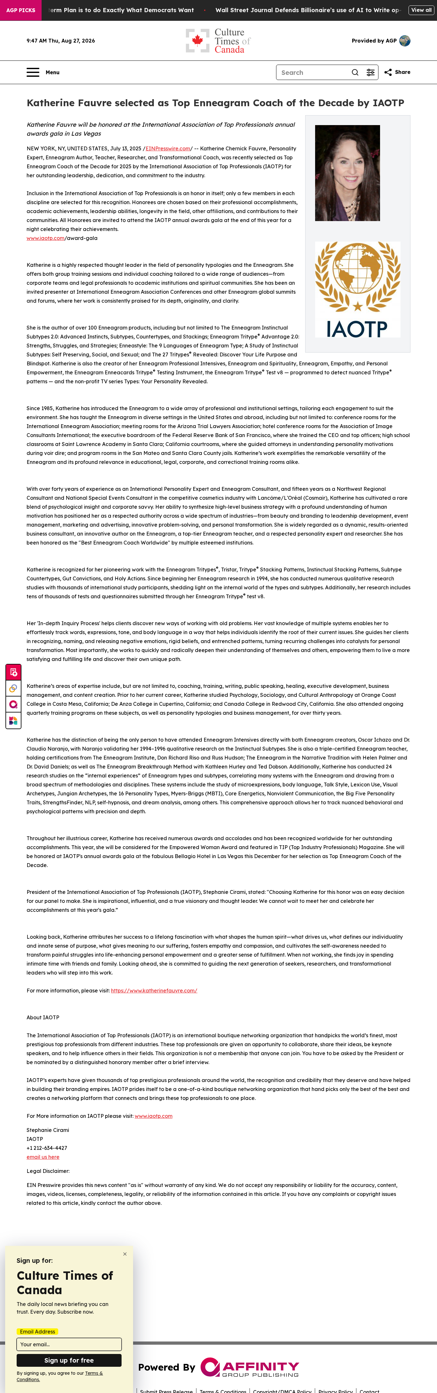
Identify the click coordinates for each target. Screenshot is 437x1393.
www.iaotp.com (45, 238)
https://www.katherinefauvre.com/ (154, 990)
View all (421, 10)
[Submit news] (13, 673)
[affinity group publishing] (13, 704)
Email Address (37, 1331)
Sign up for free (69, 1360)
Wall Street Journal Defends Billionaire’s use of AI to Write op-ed (312, 10)
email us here (43, 1157)
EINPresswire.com (168, 148)
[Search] (355, 72)
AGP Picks (20, 10)
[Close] (125, 1254)
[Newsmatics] (13, 720)
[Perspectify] (13, 688)
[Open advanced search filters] (370, 72)
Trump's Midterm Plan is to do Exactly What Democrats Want (103, 10)
